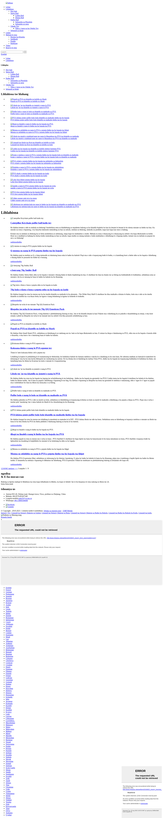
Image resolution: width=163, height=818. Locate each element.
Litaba (8, 33)
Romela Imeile (6, 517)
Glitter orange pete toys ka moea (23, 200)
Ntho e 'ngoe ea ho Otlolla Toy (27, 28)
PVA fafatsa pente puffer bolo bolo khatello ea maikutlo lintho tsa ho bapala (39, 120)
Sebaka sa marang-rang (52, 511)
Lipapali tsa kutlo (145, 513)
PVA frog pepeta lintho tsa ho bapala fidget (27, 194)
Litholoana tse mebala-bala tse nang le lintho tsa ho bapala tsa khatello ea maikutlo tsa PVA (45, 207)
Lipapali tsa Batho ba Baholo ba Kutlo (123, 513)
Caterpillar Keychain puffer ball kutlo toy (31, 223)
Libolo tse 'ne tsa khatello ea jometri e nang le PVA (30, 107)
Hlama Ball (19, 18)
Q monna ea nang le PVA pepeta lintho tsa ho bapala (37, 250)
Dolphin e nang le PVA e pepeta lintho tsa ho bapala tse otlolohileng (36, 169)
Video (8, 46)
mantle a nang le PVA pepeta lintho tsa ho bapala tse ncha (32, 188)
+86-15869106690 (21, 501)
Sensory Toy (5, 513)
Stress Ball (14, 13)
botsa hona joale (7, 484)
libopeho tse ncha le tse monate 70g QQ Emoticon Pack (37, 309)
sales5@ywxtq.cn (25, 498)
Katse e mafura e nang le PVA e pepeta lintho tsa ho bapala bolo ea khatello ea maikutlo (43, 157)
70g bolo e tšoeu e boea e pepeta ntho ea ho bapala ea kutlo (39, 289)
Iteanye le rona (11, 48)
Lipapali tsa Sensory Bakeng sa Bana (56, 513)
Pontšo (13, 41)
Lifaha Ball (19, 16)
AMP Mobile (68, 511)
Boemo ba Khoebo (18, 37)
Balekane (14, 43)
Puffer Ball (15, 20)
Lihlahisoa (10, 9)
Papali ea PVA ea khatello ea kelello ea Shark (28, 101)
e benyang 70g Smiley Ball (23, 270)
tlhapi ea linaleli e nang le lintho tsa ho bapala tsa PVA (31, 126)
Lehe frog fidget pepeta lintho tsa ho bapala (27, 182)
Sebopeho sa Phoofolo (23, 22)
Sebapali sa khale (17, 31)
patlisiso (14, 242)
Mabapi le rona (11, 35)
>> (17, 468)
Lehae (8, 7)
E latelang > (11, 468)
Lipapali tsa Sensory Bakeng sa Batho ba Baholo (89, 513)
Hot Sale (14, 11)
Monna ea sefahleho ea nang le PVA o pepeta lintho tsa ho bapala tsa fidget (39, 132)
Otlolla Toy (15, 26)
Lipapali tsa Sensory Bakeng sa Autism (26, 513)
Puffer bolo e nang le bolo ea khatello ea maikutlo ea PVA (32, 114)
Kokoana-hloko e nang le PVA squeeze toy (31, 348)
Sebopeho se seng (22, 24)
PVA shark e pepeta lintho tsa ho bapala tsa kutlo (29, 176)
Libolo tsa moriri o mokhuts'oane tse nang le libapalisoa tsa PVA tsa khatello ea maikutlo (44, 138)
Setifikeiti (14, 39)
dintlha (19, 242)
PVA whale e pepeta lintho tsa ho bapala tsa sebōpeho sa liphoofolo (36, 163)
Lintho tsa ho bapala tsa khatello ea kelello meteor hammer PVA (35, 151)
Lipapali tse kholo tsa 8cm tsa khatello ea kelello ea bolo (32, 145)
